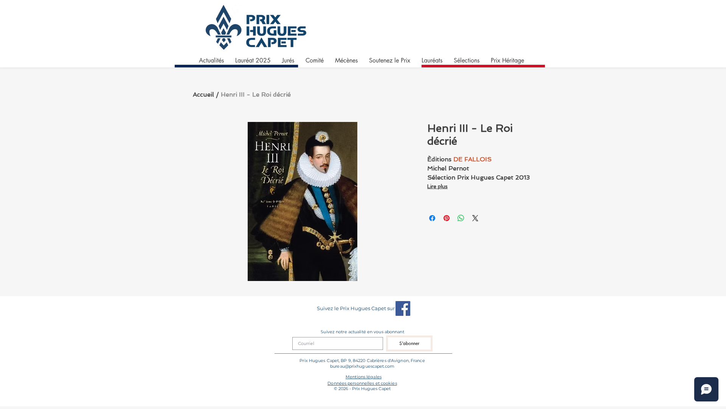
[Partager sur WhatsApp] (460, 218)
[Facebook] (403, 308)
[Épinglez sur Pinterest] (446, 218)
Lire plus (437, 186)
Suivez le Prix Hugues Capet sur (356, 308)
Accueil (203, 94)
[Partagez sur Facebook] (432, 218)
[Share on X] (475, 218)
